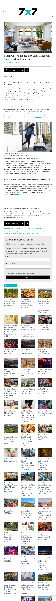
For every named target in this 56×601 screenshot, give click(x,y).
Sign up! (28, 315)
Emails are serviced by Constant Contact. (35, 310)
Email (8, 294)
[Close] (49, 282)
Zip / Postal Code (12, 301)
